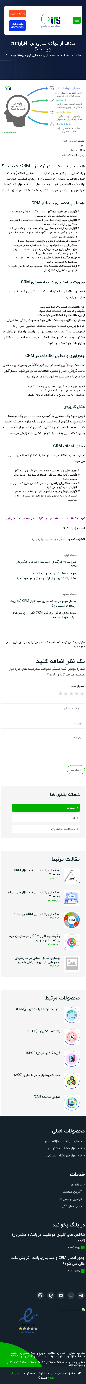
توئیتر (40, 539)
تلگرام (60, 539)
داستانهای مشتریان (63, 828)
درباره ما (76, 1184)
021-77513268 (56, 1362)
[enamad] (28, 1320)
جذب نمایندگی (72, 1206)
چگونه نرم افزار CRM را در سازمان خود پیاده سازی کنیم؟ (34, 938)
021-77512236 (36, 1362)
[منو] (51, 19)
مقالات (65, 55)
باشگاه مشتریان (17, 13)
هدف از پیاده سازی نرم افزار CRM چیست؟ (37, 872)
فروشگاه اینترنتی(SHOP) (43, 1053)
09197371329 (76, 1365)
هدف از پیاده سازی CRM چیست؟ (37, 914)
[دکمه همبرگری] (77, 20)
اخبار (72, 818)
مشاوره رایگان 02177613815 (17, 25)
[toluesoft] (71, 1295)
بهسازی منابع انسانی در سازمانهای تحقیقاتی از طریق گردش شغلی (37, 960)
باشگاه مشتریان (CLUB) (43, 1031)
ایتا (33, 539)
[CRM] (81, 1295)
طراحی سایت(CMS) (47, 1096)
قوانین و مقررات (70, 1198)
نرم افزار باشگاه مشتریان (65, 1148)
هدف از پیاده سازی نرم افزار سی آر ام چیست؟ (34, 894)
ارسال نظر (76, 769)
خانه (78, 55)
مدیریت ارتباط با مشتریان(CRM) (38, 1009)
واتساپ (50, 539)
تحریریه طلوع (69, 140)
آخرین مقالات (72, 1191)
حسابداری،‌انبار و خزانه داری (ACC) (37, 1074)
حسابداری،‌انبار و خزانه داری (63, 1141)
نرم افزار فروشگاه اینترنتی (64, 1155)
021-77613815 (17, 1362)
